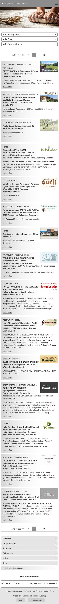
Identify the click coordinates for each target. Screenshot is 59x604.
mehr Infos (7, 86)
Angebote (7, 548)
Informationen (36, 600)
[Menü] (51, 3)
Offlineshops (8, 553)
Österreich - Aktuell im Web (15, 3)
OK (20, 600)
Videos (6, 558)
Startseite (7, 538)
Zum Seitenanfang (29, 576)
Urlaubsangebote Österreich (14, 568)
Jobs (5, 563)
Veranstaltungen (9, 543)
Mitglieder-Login (10, 583)
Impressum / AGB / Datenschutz (44, 583)
